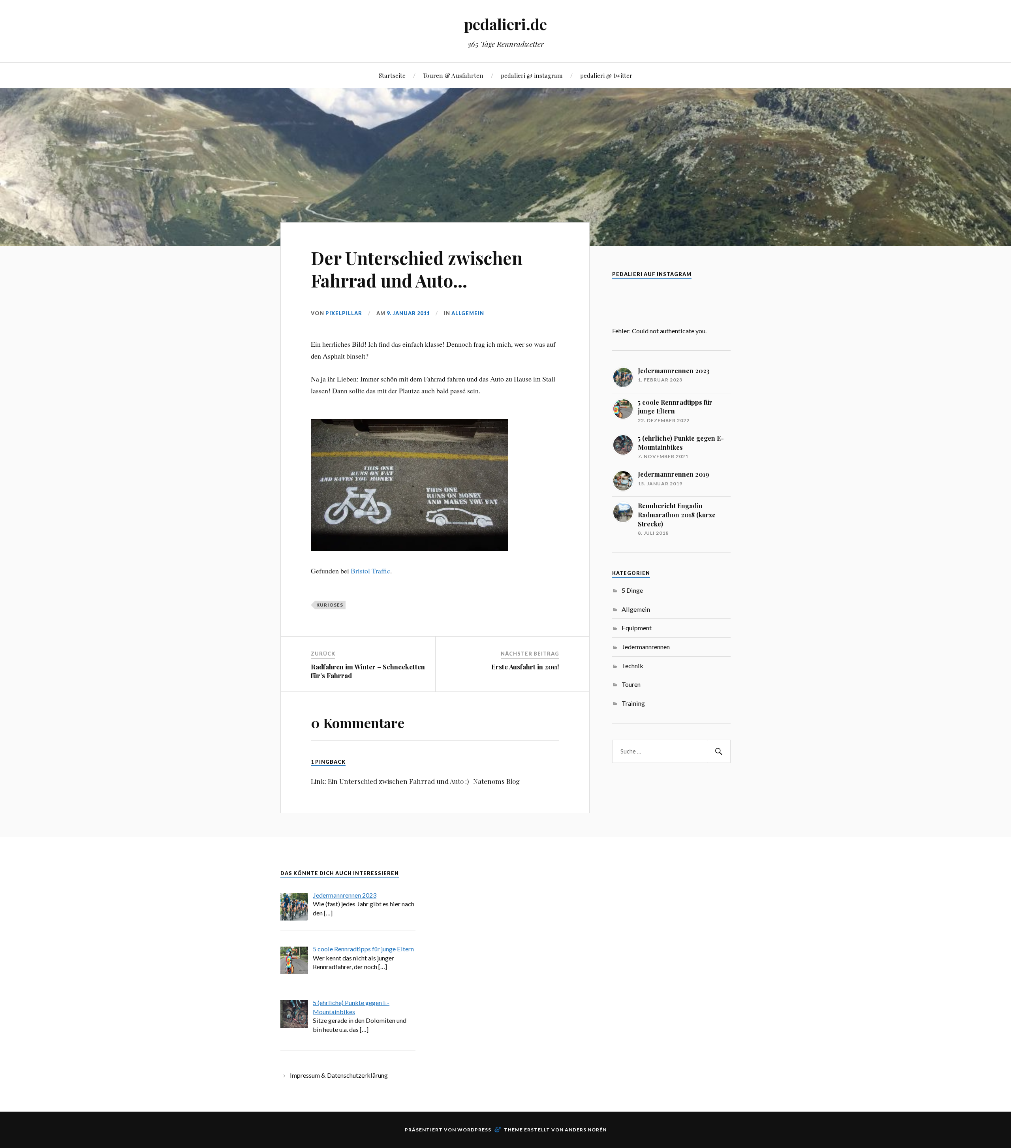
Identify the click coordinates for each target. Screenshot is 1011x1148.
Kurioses (329, 604)
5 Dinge (632, 590)
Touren (631, 684)
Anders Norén (586, 1130)
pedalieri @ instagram (532, 75)
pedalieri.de (505, 24)
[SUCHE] (719, 751)
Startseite (392, 75)
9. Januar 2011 (408, 313)
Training (633, 703)
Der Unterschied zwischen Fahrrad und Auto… (416, 269)
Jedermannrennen (646, 646)
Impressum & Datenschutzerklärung (339, 1075)
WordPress (474, 1130)
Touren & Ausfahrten (453, 75)
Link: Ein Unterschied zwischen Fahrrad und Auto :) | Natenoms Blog (415, 781)
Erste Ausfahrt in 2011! (525, 666)
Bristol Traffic (370, 570)
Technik (632, 665)
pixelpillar (343, 313)
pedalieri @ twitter (606, 75)
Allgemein (467, 313)
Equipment (637, 627)
